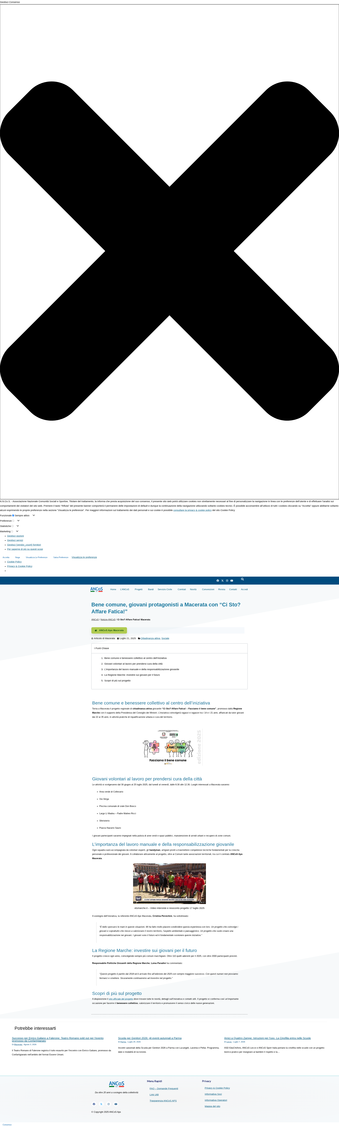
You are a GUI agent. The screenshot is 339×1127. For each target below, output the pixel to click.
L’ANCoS (124, 589)
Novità (193, 589)
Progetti (138, 589)
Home (113, 589)
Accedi (244, 589)
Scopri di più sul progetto (117, 680)
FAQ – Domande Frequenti (164, 1088)
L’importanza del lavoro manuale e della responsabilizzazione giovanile (141, 669)
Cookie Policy (14, 561)
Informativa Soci (213, 1094)
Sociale (165, 638)
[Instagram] (227, 581)
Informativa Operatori (216, 1100)
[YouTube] (232, 581)
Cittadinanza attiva (150, 638)
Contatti (233, 589)
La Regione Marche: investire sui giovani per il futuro (132, 675)
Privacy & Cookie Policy (19, 566)
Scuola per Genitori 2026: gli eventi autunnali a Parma (150, 1038)
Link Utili (154, 1094)
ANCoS (95, 619)
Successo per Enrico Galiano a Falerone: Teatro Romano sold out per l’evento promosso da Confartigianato (58, 1039)
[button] (169, 251)
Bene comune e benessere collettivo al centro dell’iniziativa (135, 658)
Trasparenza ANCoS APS (163, 1100)
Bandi (151, 589)
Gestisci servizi (15, 540)
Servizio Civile (165, 589)
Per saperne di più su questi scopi (25, 549)
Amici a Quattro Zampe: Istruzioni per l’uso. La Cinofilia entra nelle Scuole (267, 1038)
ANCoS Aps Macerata (111, 630)
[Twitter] (222, 581)
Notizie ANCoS (108, 619)
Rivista (221, 589)
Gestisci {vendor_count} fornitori (24, 544)
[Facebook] (218, 581)
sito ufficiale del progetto (121, 999)
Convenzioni (208, 589)
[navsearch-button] (242, 579)
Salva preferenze (60, 557)
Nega (17, 557)
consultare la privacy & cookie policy (192, 510)
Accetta (6, 557)
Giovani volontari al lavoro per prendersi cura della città (133, 663)
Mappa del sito (212, 1106)
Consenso (7, 1125)
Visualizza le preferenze (36, 557)
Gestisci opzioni (15, 536)
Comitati (182, 589)
